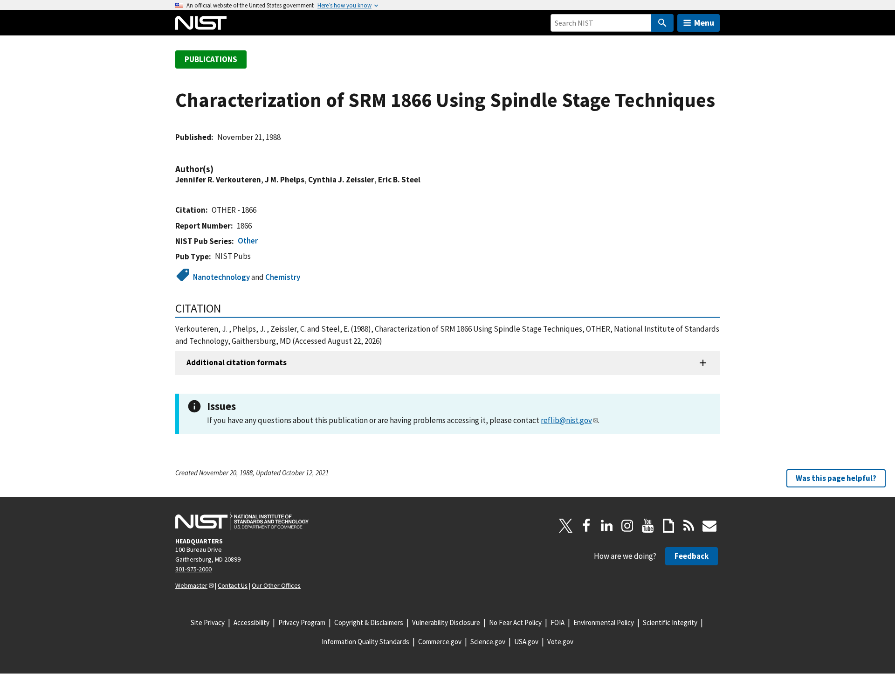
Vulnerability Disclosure (446, 622)
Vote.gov (560, 641)
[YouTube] (648, 525)
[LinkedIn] (607, 525)
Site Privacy (208, 622)
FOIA (558, 622)
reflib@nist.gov (566, 420)
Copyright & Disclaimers (368, 622)
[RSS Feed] (689, 525)
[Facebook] (586, 525)
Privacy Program (301, 622)
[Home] (201, 23)
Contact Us (233, 585)
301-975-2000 (193, 569)
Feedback (692, 556)
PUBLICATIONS (211, 59)
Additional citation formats (236, 362)
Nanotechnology (221, 277)
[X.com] (566, 525)
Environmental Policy (603, 622)
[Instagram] (627, 525)
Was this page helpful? (836, 478)
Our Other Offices (276, 585)
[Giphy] (668, 525)
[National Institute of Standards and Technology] (242, 521)
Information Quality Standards (365, 641)
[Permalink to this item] (218, 169)
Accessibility (251, 622)
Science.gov (487, 641)
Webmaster (191, 585)
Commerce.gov (439, 641)
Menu (704, 22)
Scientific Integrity (670, 622)
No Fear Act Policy (515, 622)
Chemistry (282, 277)
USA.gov (526, 641)
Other (248, 241)
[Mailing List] (709, 525)
